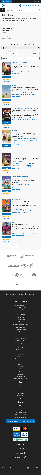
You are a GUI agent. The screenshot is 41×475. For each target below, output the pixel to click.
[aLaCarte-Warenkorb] (38, 1)
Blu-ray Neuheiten (20, 354)
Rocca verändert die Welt (20, 177)
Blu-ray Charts (20, 356)
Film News (20, 385)
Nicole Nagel (23, 233)
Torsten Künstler (28, 165)
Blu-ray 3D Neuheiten (20, 358)
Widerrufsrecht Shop (20, 417)
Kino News (20, 388)
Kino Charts (20, 368)
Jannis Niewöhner (16, 119)
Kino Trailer (20, 374)
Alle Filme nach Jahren (20, 314)
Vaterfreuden (16, 154)
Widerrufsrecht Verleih (20, 412)
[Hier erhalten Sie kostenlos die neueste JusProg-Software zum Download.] (20, 439)
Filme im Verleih (20, 344)
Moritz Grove (15, 168)
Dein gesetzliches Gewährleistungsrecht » (20, 294)
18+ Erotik (20, 309)
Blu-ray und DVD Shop (20, 307)
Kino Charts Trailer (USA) (20, 378)
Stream (22, 76)
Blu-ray (17, 76)
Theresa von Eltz (16, 71)
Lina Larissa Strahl (23, 140)
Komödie (18, 163)
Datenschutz (13, 468)
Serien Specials (20, 395)
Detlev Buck (31, 117)
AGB (20, 410)
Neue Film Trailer (20, 372)
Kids (25, 70)
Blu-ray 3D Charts (20, 361)
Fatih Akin (30, 93)
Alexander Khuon (28, 167)
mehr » (22, 68)
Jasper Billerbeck (16, 94)
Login (34, 1)
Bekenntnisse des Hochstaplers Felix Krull (25, 108)
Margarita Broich (16, 212)
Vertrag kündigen (12, 421)
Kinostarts (20, 364)
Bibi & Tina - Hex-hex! (18, 131)
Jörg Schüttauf (27, 211)
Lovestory (31, 163)
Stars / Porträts (20, 393)
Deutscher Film (20, 70)
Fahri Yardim (23, 186)
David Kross (25, 119)
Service (20, 402)
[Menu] (2, 10)
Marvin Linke (15, 73)
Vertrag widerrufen (28, 421)
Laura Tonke (32, 94)
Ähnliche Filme (6, 81)
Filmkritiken (21, 391)
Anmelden (6, 1)
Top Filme (20, 347)
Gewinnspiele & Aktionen (20, 327)
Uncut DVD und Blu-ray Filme (20, 324)
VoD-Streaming (20, 322)
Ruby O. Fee (15, 142)
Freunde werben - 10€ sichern (20, 332)
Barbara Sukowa (31, 186)
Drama (17, 93)
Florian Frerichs (32, 232)
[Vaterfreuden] (6, 159)
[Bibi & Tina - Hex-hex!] (6, 136)
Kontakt (21, 408)
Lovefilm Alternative (20, 335)
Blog (20, 382)
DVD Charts (20, 352)
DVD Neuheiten (20, 349)
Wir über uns (5, 468)
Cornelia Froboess (32, 71)
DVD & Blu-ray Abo (20, 317)
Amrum (14, 85)
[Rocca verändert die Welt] (6, 182)
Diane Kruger (24, 94)
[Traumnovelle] (6, 228)
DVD (14, 76)
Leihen (6, 77)
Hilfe (20, 405)
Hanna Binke (24, 71)
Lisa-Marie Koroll (33, 140)
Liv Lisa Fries (31, 119)
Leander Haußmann (17, 211)
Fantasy (29, 138)
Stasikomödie (16, 199)
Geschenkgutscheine (20, 329)
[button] (36, 53)
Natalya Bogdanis (16, 187)
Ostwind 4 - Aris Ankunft (20, 62)
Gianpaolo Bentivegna (32, 233)
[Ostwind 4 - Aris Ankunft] (6, 68)
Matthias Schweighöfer (18, 165)
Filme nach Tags (20, 340)
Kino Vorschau (20, 366)
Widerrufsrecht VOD (20, 415)
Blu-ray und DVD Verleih (20, 305)
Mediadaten (35, 468)
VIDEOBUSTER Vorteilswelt (20, 338)
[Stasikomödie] (6, 205)
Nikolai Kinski (15, 233)
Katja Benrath (15, 186)
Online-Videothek (20, 301)
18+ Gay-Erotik (20, 312)
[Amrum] (6, 91)
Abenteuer (29, 70)
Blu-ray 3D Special (20, 399)
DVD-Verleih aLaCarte (29, 5)
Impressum (21, 468)
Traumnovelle (16, 222)
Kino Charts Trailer (20, 376)
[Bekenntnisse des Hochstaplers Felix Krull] (6, 114)
